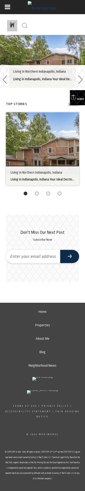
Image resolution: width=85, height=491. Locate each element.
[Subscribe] (69, 256)
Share (80, 99)
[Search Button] (24, 25)
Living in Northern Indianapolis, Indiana (39, 72)
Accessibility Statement (28, 411)
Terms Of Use (25, 406)
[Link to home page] (42, 7)
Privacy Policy (55, 406)
